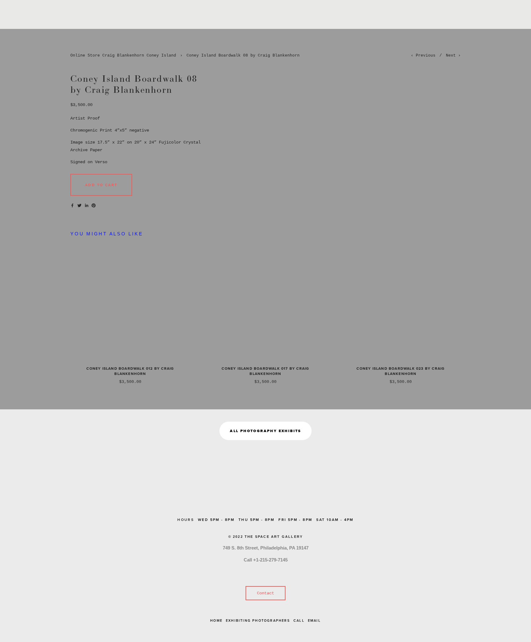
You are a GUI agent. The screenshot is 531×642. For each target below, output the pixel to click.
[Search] (72, 14)
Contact (265, 593)
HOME (216, 620)
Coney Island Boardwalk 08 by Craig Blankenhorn (243, 55)
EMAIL (314, 620)
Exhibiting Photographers (258, 620)
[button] (101, 185)
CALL (299, 620)
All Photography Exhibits (265, 431)
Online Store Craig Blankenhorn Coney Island (123, 55)
